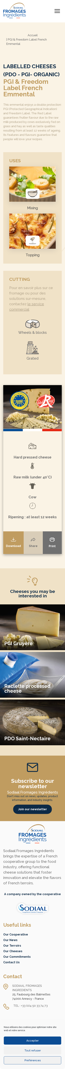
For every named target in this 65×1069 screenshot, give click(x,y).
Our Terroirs (12, 945)
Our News (10, 940)
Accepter (32, 1040)
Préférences (32, 1060)
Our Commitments (17, 956)
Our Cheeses (12, 951)
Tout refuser (32, 1050)
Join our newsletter (32, 809)
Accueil (33, 35)
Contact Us (11, 962)
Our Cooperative (15, 934)
